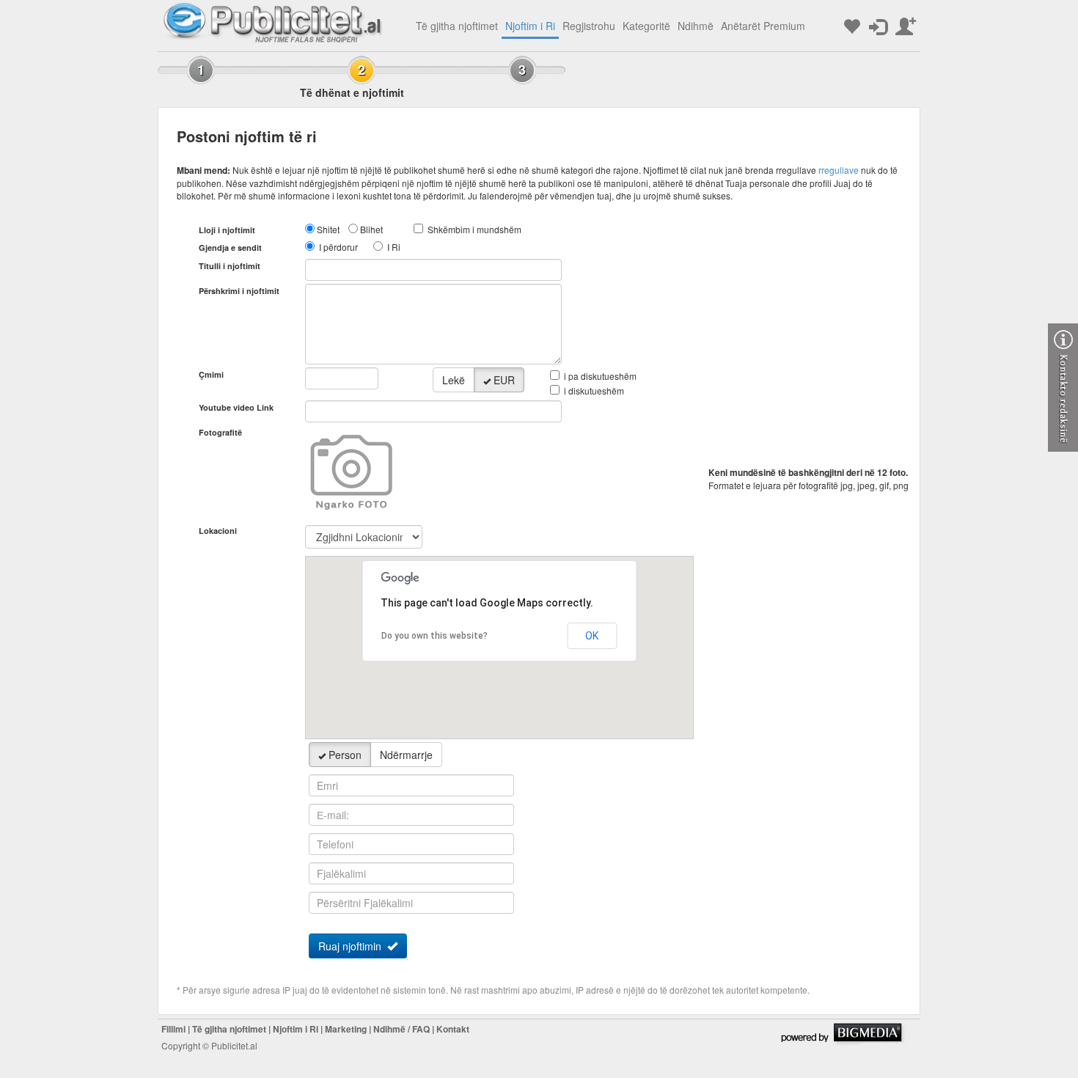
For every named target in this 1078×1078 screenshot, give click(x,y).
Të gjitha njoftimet (457, 25)
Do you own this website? (434, 636)
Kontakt (452, 1028)
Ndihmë (696, 25)
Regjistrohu (588, 25)
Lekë (453, 380)
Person (345, 754)
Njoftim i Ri (530, 25)
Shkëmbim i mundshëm (474, 229)
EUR (504, 380)
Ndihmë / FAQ (401, 1028)
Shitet (328, 229)
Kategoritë (646, 25)
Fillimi (173, 1028)
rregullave (838, 170)
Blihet (371, 229)
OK (591, 636)
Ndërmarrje (406, 754)
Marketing (346, 1028)
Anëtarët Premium (763, 25)
